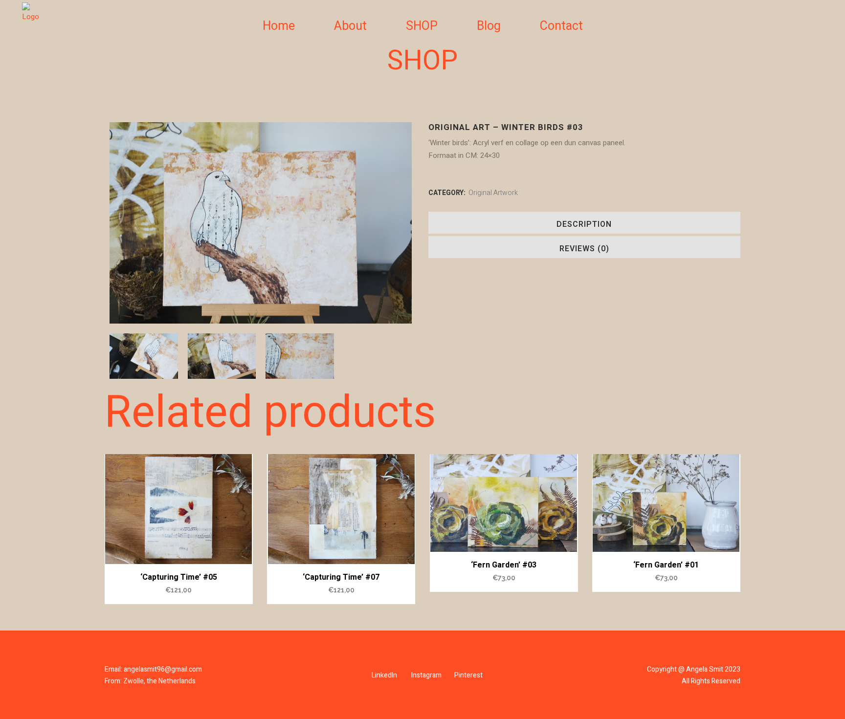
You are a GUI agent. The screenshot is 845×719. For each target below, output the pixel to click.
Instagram (426, 675)
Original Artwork (493, 193)
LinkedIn (384, 675)
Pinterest (468, 675)
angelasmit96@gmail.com (163, 669)
